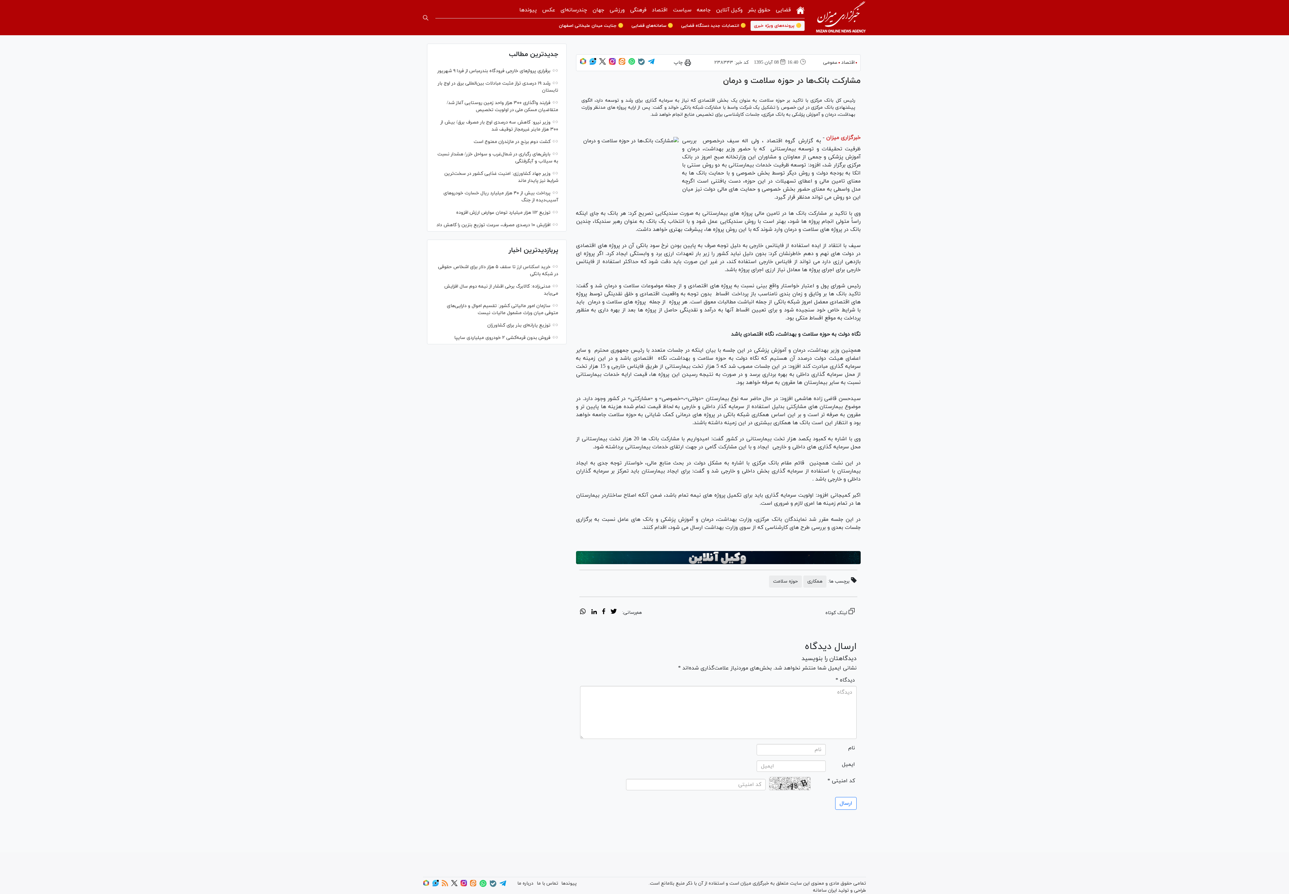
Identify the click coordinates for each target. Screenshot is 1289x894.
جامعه (704, 10)
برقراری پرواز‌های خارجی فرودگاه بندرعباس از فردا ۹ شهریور (494, 71)
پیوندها (528, 10)
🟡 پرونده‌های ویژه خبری (777, 26)
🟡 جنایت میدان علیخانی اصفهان (591, 26)
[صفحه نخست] (800, 9)
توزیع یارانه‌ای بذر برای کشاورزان (519, 325)
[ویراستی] (592, 63)
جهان (598, 10)
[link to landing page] (841, 17)
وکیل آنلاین (729, 10)
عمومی (830, 62)
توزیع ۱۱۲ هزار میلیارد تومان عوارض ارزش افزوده (503, 212)
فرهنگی (638, 10)
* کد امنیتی (841, 781)
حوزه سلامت (785, 581)
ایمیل (848, 764)
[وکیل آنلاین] (718, 557)
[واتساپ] (631, 63)
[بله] (641, 64)
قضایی (783, 10)
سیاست (682, 10)
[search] (425, 17)
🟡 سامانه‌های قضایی (652, 26)
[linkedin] (594, 612)
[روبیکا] (583, 63)
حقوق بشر (759, 10)
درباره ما (525, 883)
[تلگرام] (651, 63)
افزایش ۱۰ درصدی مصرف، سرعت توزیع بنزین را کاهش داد (493, 225)
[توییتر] (602, 63)
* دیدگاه (845, 680)
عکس (548, 10)
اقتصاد (660, 10)
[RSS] (445, 885)
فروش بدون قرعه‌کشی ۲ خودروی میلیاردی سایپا (502, 338)
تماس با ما (547, 883)
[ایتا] (622, 63)
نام (851, 748)
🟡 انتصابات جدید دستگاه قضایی (713, 26)
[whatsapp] (583, 612)
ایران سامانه (825, 890)
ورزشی (617, 10)
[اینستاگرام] (612, 63)
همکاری (814, 581)
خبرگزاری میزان (843, 137)
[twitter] (614, 612)
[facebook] (603, 612)
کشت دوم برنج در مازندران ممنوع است (512, 142)
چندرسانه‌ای (574, 10)
